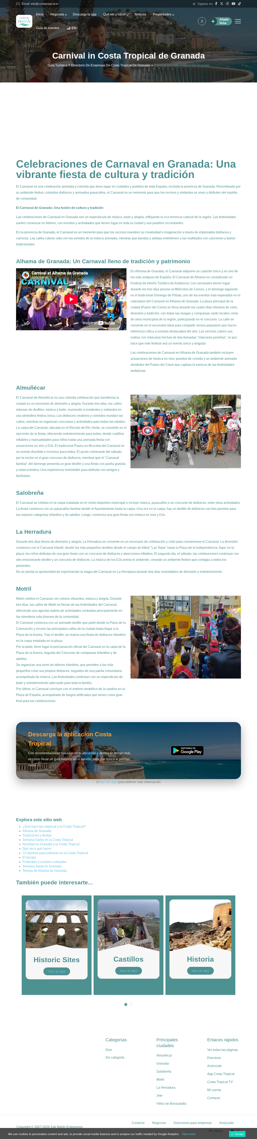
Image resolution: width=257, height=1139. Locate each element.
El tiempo (29, 857)
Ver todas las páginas (222, 1050)
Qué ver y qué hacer (36, 848)
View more (188, 1134)
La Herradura (165, 1087)
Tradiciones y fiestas (37, 835)
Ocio (108, 1050)
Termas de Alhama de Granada (44, 870)
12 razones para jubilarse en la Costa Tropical (55, 853)
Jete (159, 1095)
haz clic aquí (108, 782)
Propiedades (162, 14)
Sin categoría (114, 1057)
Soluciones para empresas (192, 1123)
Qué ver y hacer (114, 14)
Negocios (57, 14)
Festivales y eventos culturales (44, 862)
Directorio (214, 1058)
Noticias (140, 14)
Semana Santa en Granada (41, 866)
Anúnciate (214, 1066)
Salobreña (163, 1071)
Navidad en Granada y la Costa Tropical (51, 844)
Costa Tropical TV (220, 1082)
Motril (160, 1079)
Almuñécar (164, 1055)
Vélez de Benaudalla (171, 1103)
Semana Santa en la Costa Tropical (47, 839)
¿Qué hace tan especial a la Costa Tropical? (54, 826)
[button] (20, 952)
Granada (162, 1063)
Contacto (213, 1098)
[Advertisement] (128, 112)
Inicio (40, 14)
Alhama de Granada (36, 831)
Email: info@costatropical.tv (40, 3)
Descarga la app (84, 14)
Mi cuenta (214, 1090)
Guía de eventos (47, 28)
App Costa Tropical (221, 1074)
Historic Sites (57, 960)
